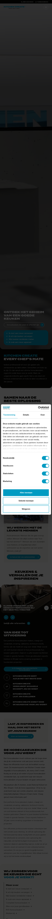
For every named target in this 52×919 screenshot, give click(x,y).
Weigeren (26, 509)
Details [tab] (26, 415)
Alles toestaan (26, 493)
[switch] (45, 466)
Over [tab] (43, 415)
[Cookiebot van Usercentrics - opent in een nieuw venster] (38, 407)
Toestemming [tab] (9, 415)
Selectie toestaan (26, 501)
